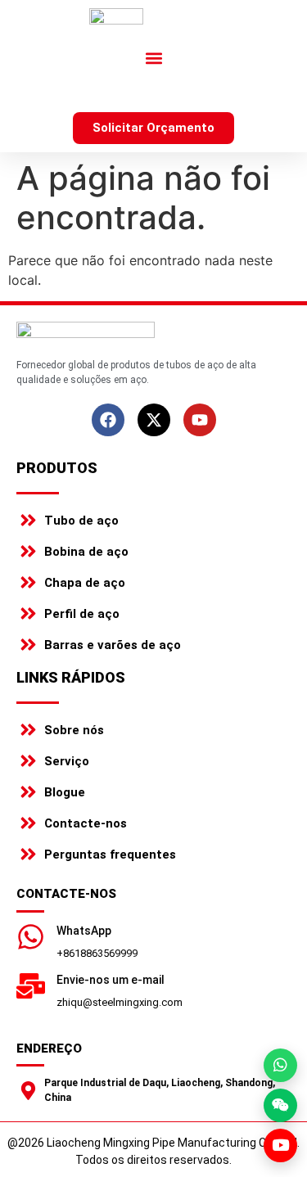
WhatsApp (83, 930)
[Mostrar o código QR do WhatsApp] (280, 1065)
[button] (154, 57)
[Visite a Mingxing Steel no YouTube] (280, 1145)
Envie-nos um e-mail (110, 979)
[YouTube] (199, 420)
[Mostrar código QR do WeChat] (280, 1105)
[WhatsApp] (30, 936)
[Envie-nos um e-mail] (30, 986)
